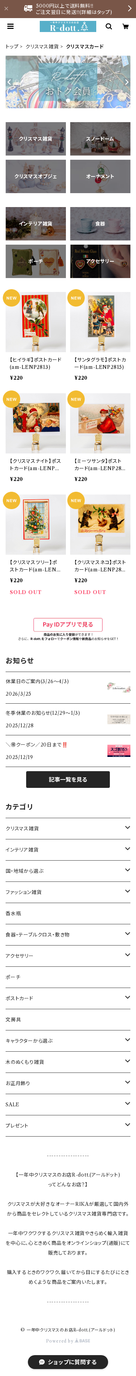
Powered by (60, 1341)
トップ (12, 47)
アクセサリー (20, 956)
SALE (13, 1104)
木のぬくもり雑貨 (25, 1062)
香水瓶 (13, 913)
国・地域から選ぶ (24, 871)
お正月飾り (18, 1083)
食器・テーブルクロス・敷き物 (38, 935)
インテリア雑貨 (22, 850)
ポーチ (13, 977)
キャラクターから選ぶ (29, 1041)
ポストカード (19, 998)
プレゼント (17, 1126)
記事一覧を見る (68, 779)
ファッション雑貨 (23, 892)
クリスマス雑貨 (42, 47)
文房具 (13, 1020)
